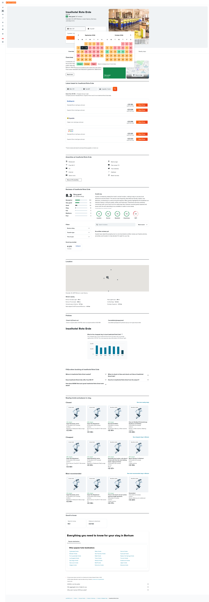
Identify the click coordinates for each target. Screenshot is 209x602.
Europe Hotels (82, 598)
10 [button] (94, 48)
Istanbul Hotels (98, 560)
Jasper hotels (123, 563)
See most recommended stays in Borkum (138, 473)
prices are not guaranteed (98, 579)
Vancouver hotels (73, 563)
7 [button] (82, 48)
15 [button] (86, 52)
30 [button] (90, 59)
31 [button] (130, 59)
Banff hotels (98, 563)
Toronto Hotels (124, 558)
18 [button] (98, 52)
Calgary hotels (73, 565)
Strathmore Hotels (125, 560)
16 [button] (90, 52)
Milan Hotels (98, 551)
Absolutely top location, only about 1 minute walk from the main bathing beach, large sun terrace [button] (118, 460)
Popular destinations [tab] (73, 541)
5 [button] (101, 44)
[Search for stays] (3, 11)
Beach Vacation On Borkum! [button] (136, 458)
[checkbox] (74, 247)
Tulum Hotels (98, 558)
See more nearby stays (143, 402)
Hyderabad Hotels (73, 551)
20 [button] (78, 55)
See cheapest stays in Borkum (141, 437)
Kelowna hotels (124, 565)
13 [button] (78, 52)
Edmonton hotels (99, 565)
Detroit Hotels (124, 551)
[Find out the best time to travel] (3, 29)
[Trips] (3, 34)
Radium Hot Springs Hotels (127, 556)
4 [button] (107, 48)
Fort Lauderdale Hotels (75, 556)
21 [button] (82, 55)
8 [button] (86, 48)
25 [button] (98, 55)
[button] (3, 2)
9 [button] (126, 48)
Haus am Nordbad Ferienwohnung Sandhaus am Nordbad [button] (138, 422)
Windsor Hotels (73, 553)
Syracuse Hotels (124, 553)
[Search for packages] (3, 17)
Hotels (75, 598)
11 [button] (97, 48)
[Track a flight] (3, 25)
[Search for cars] (3, 14)
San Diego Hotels (73, 560)
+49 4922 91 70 (70, 21)
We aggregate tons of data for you (77, 587)
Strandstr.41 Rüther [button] (113, 423)
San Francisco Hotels (100, 553)
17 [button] (94, 52)
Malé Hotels (98, 556)
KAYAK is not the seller (73, 584)
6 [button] (78, 48)
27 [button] (78, 59)
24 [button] (94, 55)
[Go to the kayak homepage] (11, 3)
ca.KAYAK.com (69, 598)
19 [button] (101, 52)
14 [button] (82, 52)
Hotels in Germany (91, 598)
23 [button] (90, 55)
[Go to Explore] (3, 22)
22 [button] (86, 55)
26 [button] (102, 55)
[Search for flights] (3, 7)
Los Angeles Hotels (74, 558)
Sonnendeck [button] (132, 493)
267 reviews (79, 16)
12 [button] (101, 48)
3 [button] (130, 44)
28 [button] (82, 59)
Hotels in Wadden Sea (102, 598)
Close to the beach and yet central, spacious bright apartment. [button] (117, 495)
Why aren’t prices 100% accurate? (77, 590)
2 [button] (126, 44)
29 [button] (86, 59)
